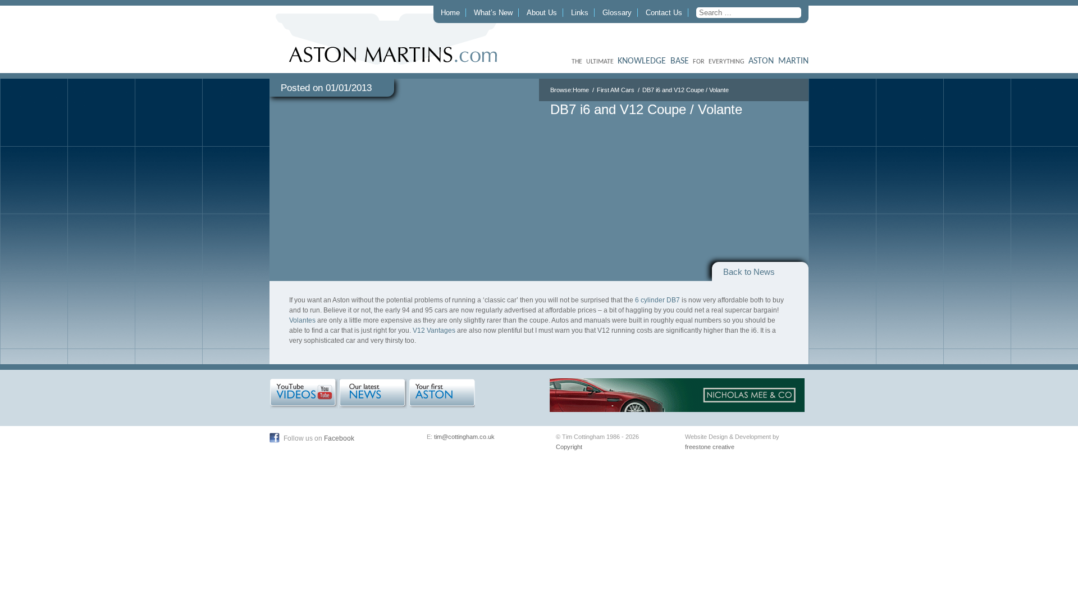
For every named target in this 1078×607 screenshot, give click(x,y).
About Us (542, 12)
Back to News (749, 272)
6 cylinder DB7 (657, 300)
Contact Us (664, 12)
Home (450, 12)
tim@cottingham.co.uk (464, 436)
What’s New (493, 12)
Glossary (617, 12)
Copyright (569, 446)
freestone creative (709, 446)
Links (579, 12)
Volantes (302, 320)
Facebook (339, 438)
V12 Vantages (434, 330)
